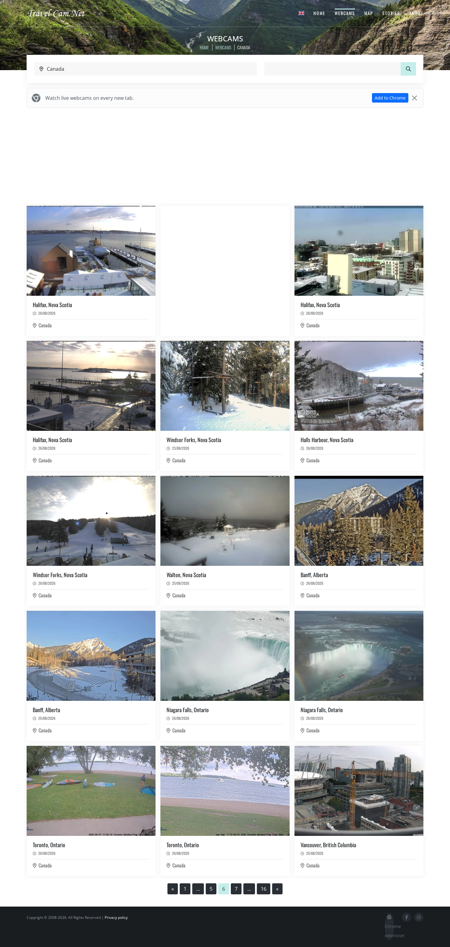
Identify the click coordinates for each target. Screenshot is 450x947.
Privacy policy (116, 917)
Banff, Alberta (314, 575)
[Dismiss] (414, 98)
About (416, 13)
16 (263, 888)
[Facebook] (406, 917)
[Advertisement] (225, 155)
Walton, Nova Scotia (186, 575)
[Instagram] (418, 917)
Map (368, 13)
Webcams (345, 13)
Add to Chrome (390, 98)
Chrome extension (389, 930)
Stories (391, 13)
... (198, 888)
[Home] (61, 12)
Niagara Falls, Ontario (188, 710)
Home (319, 13)
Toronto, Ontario (49, 845)
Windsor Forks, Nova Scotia (194, 440)
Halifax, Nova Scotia (52, 305)
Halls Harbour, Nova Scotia (327, 440)
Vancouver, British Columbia (328, 845)
